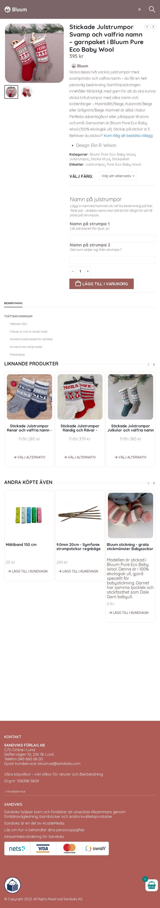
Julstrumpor (79, 159)
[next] (153, 27)
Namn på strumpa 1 (90, 224)
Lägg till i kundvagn (30, 571)
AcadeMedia (53, 823)
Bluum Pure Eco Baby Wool (112, 154)
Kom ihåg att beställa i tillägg (127, 135)
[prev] (147, 27)
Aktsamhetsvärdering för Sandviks (34, 836)
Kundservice (16, 791)
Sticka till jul (100, 159)
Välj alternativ (31, 457)
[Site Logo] (15, 9)
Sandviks (12, 811)
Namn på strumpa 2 (90, 245)
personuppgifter (70, 829)
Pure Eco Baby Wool (124, 164)
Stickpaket (120, 159)
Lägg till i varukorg (105, 283)
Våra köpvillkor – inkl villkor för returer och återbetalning (53, 774)
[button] (139, 9)
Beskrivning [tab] (13, 303)
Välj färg (80, 176)
